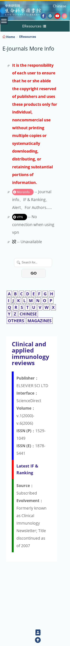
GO (34, 273)
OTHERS (16, 321)
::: (67, 36)
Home (10, 37)
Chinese (59, 5)
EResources (27, 37)
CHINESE (28, 314)
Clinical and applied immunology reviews (30, 353)
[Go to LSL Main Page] (27, 10)
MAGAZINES (39, 321)
